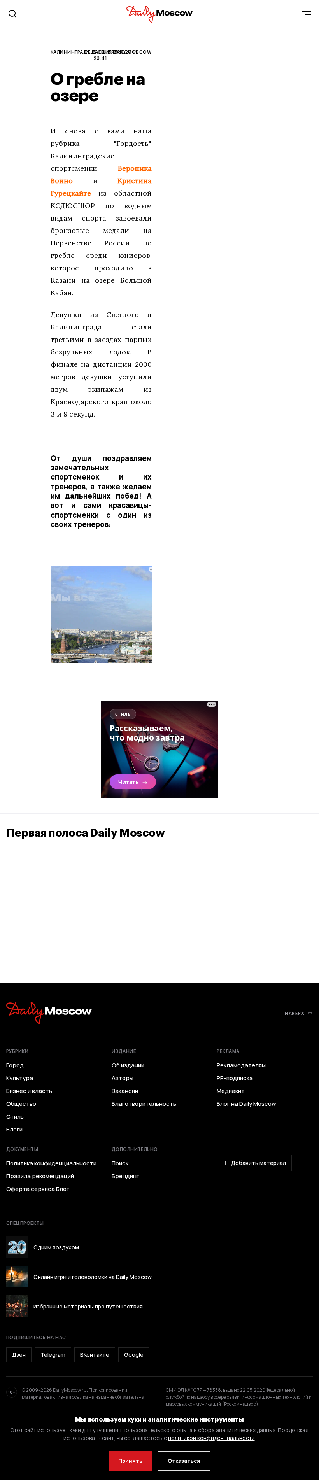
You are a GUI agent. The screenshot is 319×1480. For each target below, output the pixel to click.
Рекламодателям (241, 1065)
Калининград (69, 51)
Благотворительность (144, 1104)
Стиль (15, 1117)
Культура (19, 1078)
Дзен (19, 1354)
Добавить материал (258, 1162)
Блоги (14, 1129)
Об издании (128, 1065)
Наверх (294, 1013)
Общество (21, 1104)
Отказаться (184, 1460)
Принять (130, 1460)
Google (134, 1354)
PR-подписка (235, 1078)
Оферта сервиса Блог (37, 1189)
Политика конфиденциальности (51, 1163)
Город (15, 1065)
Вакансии (125, 1091)
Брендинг (125, 1176)
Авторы (122, 1078)
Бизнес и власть (29, 1091)
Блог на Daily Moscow (246, 1104)
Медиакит (231, 1091)
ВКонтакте (94, 1354)
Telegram (52, 1354)
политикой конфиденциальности (211, 1437)
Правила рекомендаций (40, 1176)
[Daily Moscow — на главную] (49, 1013)
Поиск (120, 1163)
